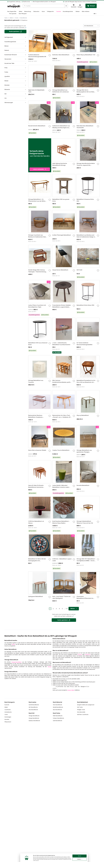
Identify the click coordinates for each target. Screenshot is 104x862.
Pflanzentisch (7, 722)
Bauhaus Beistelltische (34, 720)
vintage (49, 666)
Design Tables (70, 690)
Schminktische (8, 712)
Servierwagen (7, 717)
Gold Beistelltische (57, 720)
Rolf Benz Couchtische (82, 714)
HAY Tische (80, 707)
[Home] (13, 6)
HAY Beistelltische (33, 707)
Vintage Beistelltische (34, 715)
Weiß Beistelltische (57, 715)
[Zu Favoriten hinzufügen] (49, 55)
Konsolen (6, 719)
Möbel (11, 18)
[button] (77, 1)
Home (6, 18)
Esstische (6, 704)
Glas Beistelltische (57, 709)
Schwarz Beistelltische (58, 718)
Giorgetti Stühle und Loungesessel (85, 704)
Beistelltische (23, 18)
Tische (16, 18)
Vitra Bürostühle (81, 712)
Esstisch (80, 654)
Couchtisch (87, 654)
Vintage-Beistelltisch (16, 662)
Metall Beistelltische (58, 707)
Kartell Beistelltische (34, 704)
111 (67, 608)
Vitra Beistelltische (33, 709)
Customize (79, 859)
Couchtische (7, 709)
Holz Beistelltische (57, 704)
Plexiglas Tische (81, 709)
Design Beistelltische (34, 718)
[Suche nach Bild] (66, 6)
